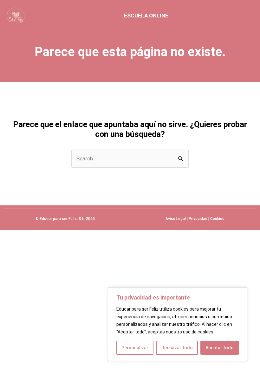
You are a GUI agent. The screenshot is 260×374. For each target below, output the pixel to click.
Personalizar (134, 347)
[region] (177, 324)
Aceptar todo (219, 347)
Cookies (217, 218)
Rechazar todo (177, 347)
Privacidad (198, 218)
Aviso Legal (176, 218)
